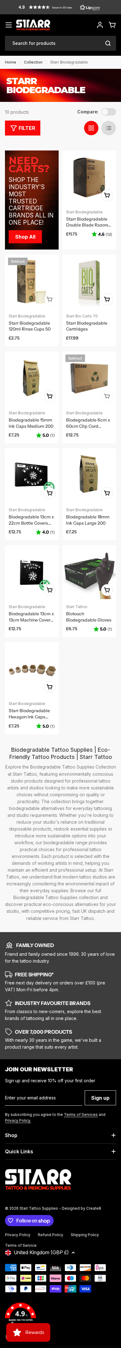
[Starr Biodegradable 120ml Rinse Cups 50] (32, 281)
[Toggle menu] (8, 25)
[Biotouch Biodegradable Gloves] (89, 572)
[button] (59, 7)
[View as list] (108, 128)
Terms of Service (21, 1245)
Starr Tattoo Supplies (39, 1208)
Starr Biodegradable (84, 212)
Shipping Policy (85, 1234)
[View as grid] (91, 128)
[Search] (108, 43)
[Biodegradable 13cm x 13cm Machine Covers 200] (32, 572)
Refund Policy (50, 1234)
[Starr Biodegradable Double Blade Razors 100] (89, 177)
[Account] (100, 25)
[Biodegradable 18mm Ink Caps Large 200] (89, 475)
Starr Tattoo (76, 606)
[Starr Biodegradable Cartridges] (89, 281)
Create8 (93, 1208)
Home (10, 62)
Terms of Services (81, 1114)
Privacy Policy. (18, 1120)
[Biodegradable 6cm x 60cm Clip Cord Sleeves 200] (89, 378)
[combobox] (60, 43)
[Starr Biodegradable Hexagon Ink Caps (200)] (32, 669)
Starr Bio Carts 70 (82, 316)
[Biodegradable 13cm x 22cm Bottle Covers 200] (32, 475)
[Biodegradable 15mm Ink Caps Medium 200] (32, 378)
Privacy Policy (17, 1234)
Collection (33, 62)
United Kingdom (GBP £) (41, 1252)
